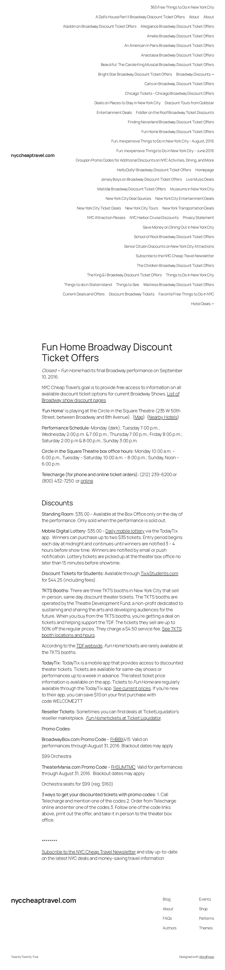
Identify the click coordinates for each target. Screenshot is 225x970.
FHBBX (117, 739)
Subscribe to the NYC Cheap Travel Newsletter (175, 255)
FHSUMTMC (123, 767)
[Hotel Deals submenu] (213, 303)
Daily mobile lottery (125, 531)
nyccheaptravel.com (32, 155)
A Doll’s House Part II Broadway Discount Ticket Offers (140, 16)
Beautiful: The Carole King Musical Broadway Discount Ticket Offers (157, 64)
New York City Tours (141, 208)
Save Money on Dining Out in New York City (178, 227)
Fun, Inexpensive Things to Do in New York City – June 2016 (165, 150)
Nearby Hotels (163, 417)
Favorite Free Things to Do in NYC (186, 294)
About (194, 16)
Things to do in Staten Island (88, 284)
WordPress (206, 957)
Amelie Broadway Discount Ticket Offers (180, 35)
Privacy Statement (198, 217)
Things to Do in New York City (190, 274)
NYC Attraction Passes (106, 217)
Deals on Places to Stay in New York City (127, 102)
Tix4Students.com (159, 573)
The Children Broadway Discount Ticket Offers (175, 265)
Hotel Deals (201, 303)
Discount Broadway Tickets (132, 294)
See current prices (132, 688)
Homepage (204, 169)
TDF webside (89, 645)
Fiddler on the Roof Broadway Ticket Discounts (175, 112)
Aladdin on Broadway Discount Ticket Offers (99, 26)
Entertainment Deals (114, 112)
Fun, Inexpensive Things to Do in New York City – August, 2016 (162, 141)
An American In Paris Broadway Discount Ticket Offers (169, 45)
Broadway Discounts (193, 74)
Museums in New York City (192, 188)
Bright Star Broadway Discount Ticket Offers (135, 74)
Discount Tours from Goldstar (189, 102)
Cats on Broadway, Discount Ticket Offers (179, 83)
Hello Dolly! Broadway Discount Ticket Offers (154, 169)
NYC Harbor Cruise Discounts (154, 217)
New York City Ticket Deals (99, 208)
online (87, 481)
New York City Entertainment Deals (184, 198)
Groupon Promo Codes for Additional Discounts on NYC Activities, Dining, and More (145, 160)
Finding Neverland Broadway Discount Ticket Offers (171, 121)
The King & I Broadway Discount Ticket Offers (124, 274)
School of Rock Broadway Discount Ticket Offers (174, 236)
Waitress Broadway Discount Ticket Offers (178, 284)
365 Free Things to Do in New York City (182, 7)
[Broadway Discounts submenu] (213, 74)
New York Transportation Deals (188, 208)
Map (138, 417)
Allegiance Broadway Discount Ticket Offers (177, 26)
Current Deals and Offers (84, 294)
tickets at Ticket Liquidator (123, 718)
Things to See (127, 284)
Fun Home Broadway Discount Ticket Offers (178, 131)
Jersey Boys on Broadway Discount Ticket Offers (141, 179)
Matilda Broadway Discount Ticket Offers (131, 188)
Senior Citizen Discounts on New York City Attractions (169, 246)
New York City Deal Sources (128, 198)
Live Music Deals (200, 179)
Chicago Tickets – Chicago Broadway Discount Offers (169, 93)
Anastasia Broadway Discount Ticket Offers (177, 55)
